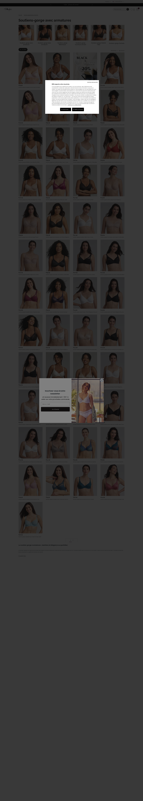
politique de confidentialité (74, 104)
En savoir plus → (65, 109)
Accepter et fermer (78, 109)
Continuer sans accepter (92, 82)
